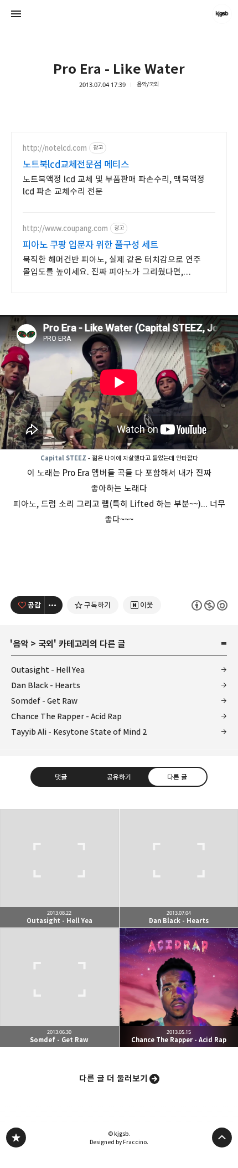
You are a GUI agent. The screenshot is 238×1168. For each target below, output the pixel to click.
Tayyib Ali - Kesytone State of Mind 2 (79, 731)
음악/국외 (148, 84)
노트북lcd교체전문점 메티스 (76, 164)
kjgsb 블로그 (16, 1137)
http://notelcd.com (55, 148)
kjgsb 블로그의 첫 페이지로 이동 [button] (119, 14)
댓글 (61, 776)
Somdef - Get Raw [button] (59, 987)
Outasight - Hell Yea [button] (59, 868)
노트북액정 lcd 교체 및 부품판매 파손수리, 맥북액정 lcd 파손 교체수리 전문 (114, 185)
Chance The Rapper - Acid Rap (66, 716)
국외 (46, 643)
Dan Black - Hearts (45, 685)
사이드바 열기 (16, 14)
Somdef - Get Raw (44, 700)
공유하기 (119, 776)
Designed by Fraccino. (119, 1142)
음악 (20, 643)
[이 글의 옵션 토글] (54, 605)
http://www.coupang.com (65, 228)
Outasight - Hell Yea (48, 669)
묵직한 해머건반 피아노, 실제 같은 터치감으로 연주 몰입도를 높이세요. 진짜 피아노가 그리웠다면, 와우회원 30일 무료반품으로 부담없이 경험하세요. (112, 266)
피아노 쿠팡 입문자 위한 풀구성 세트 (90, 245)
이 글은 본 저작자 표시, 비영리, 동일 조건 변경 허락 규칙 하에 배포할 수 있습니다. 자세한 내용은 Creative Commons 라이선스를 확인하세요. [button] (209, 605)
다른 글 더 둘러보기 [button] (113, 1078)
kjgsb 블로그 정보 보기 (222, 14)
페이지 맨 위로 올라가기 (222, 1137)
